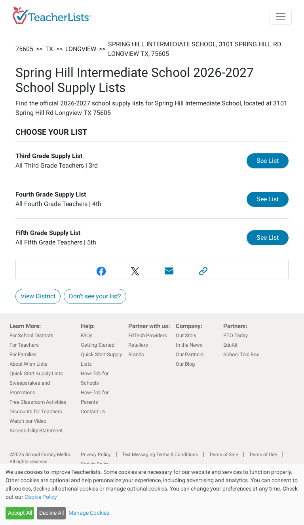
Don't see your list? (95, 296)
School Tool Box (241, 354)
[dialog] (152, 494)
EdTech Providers (147, 335)
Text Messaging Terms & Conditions (160, 454)
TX (49, 49)
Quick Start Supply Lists (36, 373)
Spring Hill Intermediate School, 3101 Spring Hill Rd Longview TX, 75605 (194, 48)
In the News (189, 345)
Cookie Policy (41, 497)
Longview (80, 49)
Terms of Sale (223, 454)
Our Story (186, 335)
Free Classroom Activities (38, 402)
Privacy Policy (96, 454)
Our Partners (190, 354)
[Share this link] (203, 271)
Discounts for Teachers (36, 411)
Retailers (138, 345)
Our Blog (185, 364)
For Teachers (24, 345)
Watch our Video (28, 421)
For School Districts (31, 335)
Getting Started (97, 345)
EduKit (230, 345)
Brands (136, 354)
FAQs (87, 335)
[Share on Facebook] (101, 271)
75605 (24, 49)
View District (38, 296)
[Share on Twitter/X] (135, 271)
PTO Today (235, 335)
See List (272, 160)
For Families (23, 354)
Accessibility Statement (36, 430)
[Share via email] (169, 271)
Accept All (20, 513)
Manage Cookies (88, 513)
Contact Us (93, 411)
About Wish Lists (29, 364)
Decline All (51, 513)
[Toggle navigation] (281, 17)
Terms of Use (263, 454)
